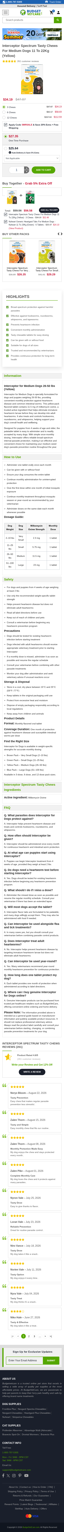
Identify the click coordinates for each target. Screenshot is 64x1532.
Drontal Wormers (30, 1434)
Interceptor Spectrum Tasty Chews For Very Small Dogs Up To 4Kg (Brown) (17, 269)
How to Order (39, 1487)
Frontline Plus (9, 1409)
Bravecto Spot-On (11, 1434)
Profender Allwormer (12, 1430)
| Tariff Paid (32, 6)
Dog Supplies (11, 1404)
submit (51, 1360)
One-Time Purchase (18, 135)
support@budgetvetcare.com (16, 1470)
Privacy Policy (32, 1491)
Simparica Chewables (23, 1417)
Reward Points (12, 1504)
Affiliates (53, 1504)
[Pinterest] (19, 1476)
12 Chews (12, 117)
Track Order (55, 2)
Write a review (32, 1072)
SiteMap (19, 1508)
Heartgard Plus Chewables (37, 1413)
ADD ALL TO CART (49, 210)
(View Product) (16, 228)
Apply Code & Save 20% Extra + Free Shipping (33, 126)
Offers (44, 1508)
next (61, 234)
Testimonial (41, 1504)
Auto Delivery (31, 1508)
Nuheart (6, 1417)
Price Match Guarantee (30, 1500)
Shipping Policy (15, 1491)
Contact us (25, 1487)
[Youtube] (26, 1476)
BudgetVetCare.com (31, 1527)
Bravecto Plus (47, 1434)
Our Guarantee (41, 1495)
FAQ (51, 1487)
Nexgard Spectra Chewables (32, 1409)
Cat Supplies (11, 1425)
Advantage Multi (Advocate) (38, 1430)
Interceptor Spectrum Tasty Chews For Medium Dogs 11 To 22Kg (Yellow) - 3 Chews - (34, 216)
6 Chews (11, 112)
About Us (13, 1487)
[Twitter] (8, 1476)
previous (58, 234)
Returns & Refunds (22, 1495)
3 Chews (11, 107)
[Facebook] (3, 1476)
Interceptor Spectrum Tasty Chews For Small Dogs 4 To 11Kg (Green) (47, 269)
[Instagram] (14, 1476)
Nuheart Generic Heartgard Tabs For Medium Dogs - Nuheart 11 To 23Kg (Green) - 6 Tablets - (34, 223)
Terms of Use (47, 1491)
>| (51, 1336)
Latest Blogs (27, 1504)
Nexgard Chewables (12, 1413)
